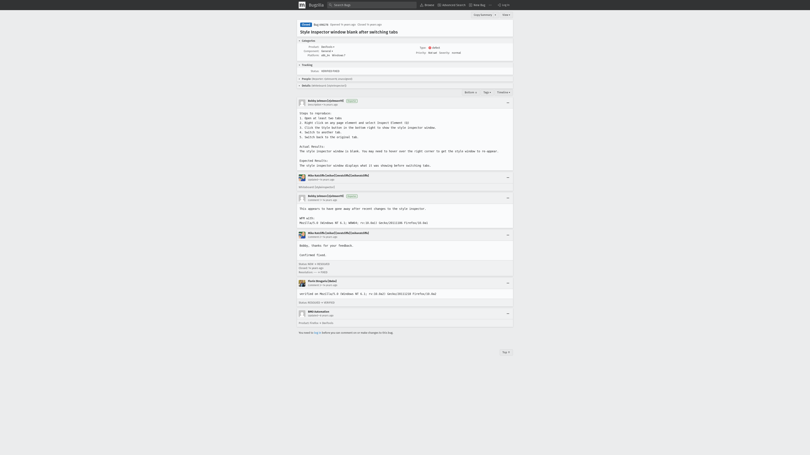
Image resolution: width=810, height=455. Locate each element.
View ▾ (506, 14)
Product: (314, 46)
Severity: (444, 52)
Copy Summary (483, 14)
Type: (423, 47)
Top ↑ (506, 352)
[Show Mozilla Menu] (302, 5)
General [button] (327, 51)
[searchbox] (372, 5)
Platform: (313, 55)
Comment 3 (314, 285)
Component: (311, 51)
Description (314, 104)
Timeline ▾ (503, 92)
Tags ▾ (487, 92)
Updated (313, 179)
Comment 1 (314, 200)
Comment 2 (314, 237)
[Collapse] (508, 102)
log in (317, 332)
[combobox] (372, 5)
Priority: (421, 52)
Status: (315, 71)
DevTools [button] (328, 46)
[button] (503, 5)
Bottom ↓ (471, 92)
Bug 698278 (321, 25)
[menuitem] (427, 5)
